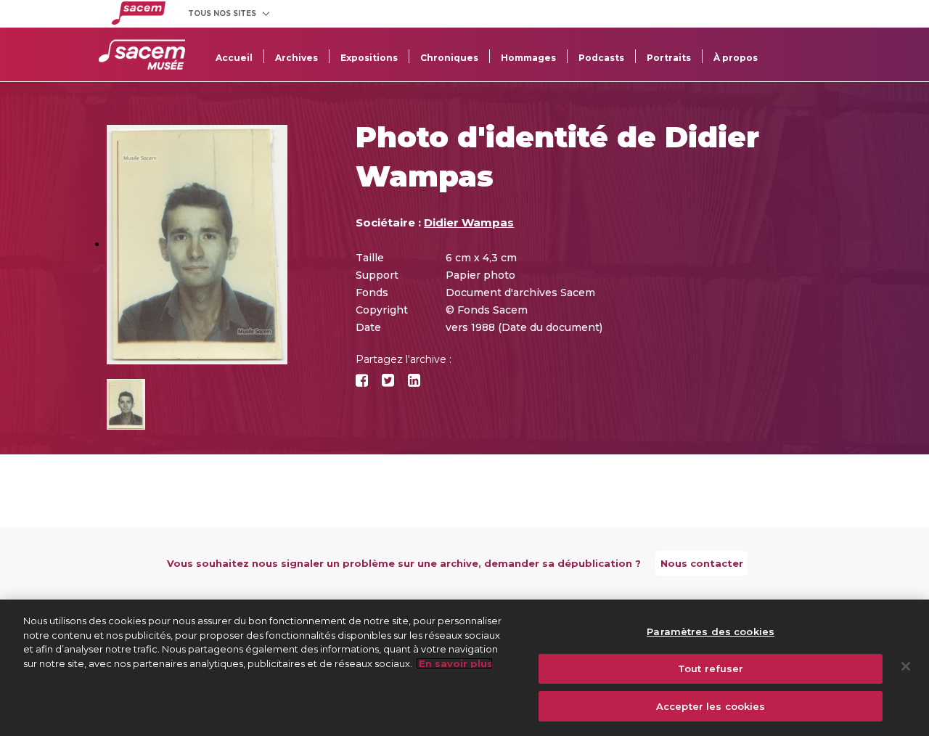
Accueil (234, 57)
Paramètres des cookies (710, 631)
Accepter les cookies (711, 705)
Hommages (528, 57)
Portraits (669, 57)
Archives (296, 57)
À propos (735, 57)
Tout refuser (711, 668)
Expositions (369, 57)
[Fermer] (906, 666)
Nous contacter (701, 563)
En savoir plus (454, 663)
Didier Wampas (469, 222)
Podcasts (601, 57)
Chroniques (449, 57)
